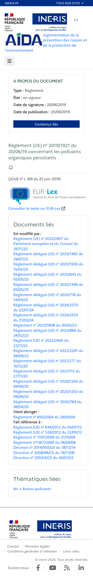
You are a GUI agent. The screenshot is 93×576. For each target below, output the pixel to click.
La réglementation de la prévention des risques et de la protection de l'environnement (46, 35)
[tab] (10, 61)
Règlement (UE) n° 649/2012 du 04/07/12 (47, 427)
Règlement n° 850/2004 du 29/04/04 (44, 416)
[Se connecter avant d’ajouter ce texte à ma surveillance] (10, 167)
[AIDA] (24, 39)
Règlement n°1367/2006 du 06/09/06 (44, 442)
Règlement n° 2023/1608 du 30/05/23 (45, 324)
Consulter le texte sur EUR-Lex (34, 208)
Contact (13, 546)
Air (15, 488)
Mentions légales (37, 546)
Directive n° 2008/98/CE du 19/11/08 (43, 452)
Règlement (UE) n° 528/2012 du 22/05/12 (47, 432)
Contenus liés (46, 124)
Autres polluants (36, 488)
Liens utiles (71, 551)
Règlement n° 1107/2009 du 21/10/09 (44, 436)
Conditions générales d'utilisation (32, 551)
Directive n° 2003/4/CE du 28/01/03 (43, 457)
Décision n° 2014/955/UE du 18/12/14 (44, 447)
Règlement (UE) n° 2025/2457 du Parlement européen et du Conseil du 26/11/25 (45, 243)
